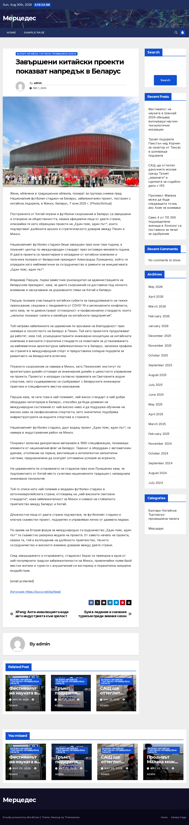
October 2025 (158, 355)
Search (153, 52)
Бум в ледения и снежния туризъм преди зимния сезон (102, 614)
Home (11, 32)
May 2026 (155, 287)
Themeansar (72, 817)
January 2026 (158, 326)
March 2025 (157, 424)
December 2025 (159, 336)
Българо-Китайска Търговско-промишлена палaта (46, 54)
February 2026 (159, 316)
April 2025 (155, 414)
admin (38, 83)
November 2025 (160, 345)
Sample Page (34, 32)
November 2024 (160, 443)
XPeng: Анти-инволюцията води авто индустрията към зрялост (41, 614)
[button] (176, 32)
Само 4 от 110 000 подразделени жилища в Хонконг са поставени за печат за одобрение (164, 226)
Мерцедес (19, 18)
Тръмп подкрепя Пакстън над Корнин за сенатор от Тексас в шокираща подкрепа (164, 147)
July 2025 (155, 385)
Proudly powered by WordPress (21, 817)
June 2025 (156, 394)
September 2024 (160, 463)
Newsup (56, 817)
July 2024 (155, 483)
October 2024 (158, 453)
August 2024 (157, 473)
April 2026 (155, 296)
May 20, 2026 (22, 768)
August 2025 (157, 375)
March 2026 (157, 306)
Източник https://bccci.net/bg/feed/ (35, 592)
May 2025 (155, 404)
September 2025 (160, 365)
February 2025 (159, 434)
